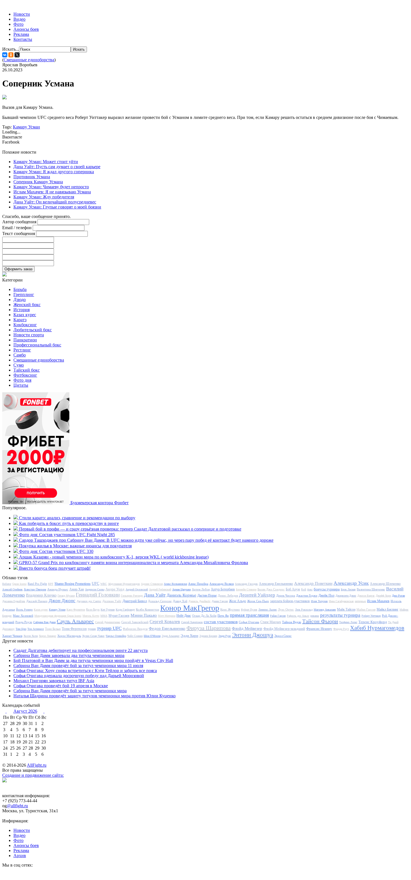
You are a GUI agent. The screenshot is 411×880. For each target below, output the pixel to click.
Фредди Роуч (341, 628)
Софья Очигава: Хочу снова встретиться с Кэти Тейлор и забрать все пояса (85, 670)
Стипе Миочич (270, 622)
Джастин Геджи (306, 595)
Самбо (19, 355)
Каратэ (20, 319)
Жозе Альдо (237, 601)
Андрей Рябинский (160, 589)
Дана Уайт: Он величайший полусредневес (54, 202)
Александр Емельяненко (276, 584)
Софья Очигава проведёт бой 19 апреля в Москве (60, 685)
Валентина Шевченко (371, 589)
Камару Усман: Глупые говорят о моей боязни (57, 207)
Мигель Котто (90, 615)
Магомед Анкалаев (325, 609)
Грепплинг (23, 294)
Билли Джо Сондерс (271, 589)
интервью (360, 601)
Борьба (20, 289)
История (21, 309)
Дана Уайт (155, 595)
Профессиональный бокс (37, 344)
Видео (19, 19)
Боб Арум (293, 589)
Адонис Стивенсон (152, 583)
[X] (17, 54)
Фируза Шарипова (208, 628)
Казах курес (24, 314)
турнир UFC (109, 628)
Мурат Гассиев (118, 616)
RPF (50, 583)
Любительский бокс (32, 329)
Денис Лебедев (228, 595)
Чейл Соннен (135, 635)
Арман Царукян (181, 589)
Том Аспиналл (35, 628)
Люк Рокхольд (304, 609)
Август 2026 (25, 711)
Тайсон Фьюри (320, 621)
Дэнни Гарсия (220, 601)
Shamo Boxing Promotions (73, 584)
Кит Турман (108, 609)
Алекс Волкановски (175, 583)
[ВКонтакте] (4, 54)
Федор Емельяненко (167, 628)
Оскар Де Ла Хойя (204, 615)
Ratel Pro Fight (37, 583)
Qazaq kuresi (19, 583)
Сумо (18, 365)
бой (303, 589)
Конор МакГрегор (189, 608)
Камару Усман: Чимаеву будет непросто (51, 186)
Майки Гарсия (365, 609)
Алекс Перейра (198, 583)
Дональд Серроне (160, 601)
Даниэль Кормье (181, 595)
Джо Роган (398, 595)
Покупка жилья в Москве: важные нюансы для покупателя (75, 545)
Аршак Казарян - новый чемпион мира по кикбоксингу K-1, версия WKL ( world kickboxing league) (114, 557)
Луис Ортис (286, 609)
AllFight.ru (36, 765)
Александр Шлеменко (385, 584)
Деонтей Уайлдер (257, 595)
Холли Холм (30, 635)
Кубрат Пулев (249, 609)
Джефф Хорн (383, 595)
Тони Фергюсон (74, 628)
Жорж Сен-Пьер (258, 601)
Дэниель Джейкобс (199, 601)
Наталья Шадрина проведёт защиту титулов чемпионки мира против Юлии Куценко (94, 695)
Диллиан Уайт (111, 601)
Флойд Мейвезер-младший (284, 628)
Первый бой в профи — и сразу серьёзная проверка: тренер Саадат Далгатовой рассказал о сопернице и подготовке (130, 529)
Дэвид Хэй (180, 601)
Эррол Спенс (283, 635)
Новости (21, 14)
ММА (103, 615)
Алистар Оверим (35, 589)
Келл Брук (93, 609)
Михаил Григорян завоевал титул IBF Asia (53, 680)
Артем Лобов (201, 589)
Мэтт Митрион (166, 615)
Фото (18, 24)
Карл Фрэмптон (76, 609)
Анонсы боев (26, 29)
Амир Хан (76, 589)
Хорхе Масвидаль (69, 635)
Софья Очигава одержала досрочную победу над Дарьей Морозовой (78, 675)
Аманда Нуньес (57, 589)
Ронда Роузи (23, 622)
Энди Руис (224, 635)
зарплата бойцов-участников (290, 601)
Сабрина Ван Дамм (44, 622)
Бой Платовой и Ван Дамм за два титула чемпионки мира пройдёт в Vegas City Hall (93, 660)
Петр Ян (223, 615)
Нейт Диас (183, 616)
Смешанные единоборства (29, 59)
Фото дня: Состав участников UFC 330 (56, 551)
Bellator (6, 583)
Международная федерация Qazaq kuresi (57, 615)
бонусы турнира (327, 589)
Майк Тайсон (346, 609)
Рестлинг (22, 350)
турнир (92, 628)
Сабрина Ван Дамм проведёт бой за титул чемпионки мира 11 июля (78, 665)
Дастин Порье (207, 595)
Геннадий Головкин (98, 595)
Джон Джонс (62, 600)
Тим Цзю (21, 628)
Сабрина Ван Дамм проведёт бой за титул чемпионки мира (70, 690)
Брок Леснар (348, 589)
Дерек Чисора (285, 595)
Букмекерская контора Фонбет (99, 502)
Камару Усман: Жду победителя (43, 196)
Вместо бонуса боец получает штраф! (55, 568)
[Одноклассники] (10, 54)
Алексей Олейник (12, 589)
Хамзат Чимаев (12, 635)
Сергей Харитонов (192, 622)
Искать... (10, 49)
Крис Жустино (230, 609)
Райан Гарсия (278, 615)
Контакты (22, 39)
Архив (19, 855)
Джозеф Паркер (37, 601)
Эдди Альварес (170, 635)
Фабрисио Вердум (135, 628)
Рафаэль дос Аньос (298, 615)
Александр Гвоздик (246, 583)
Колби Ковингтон (147, 609)
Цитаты (20, 385)
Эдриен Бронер (208, 635)
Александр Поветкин (313, 583)
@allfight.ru (17, 805)
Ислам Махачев (378, 601)
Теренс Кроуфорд (372, 622)
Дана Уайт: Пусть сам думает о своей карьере (56, 166)
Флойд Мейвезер (247, 628)
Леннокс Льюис (267, 609)
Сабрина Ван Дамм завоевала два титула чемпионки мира (68, 655)
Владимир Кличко (41, 595)
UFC (95, 583)
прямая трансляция (249, 615)
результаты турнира (340, 615)
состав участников (221, 621)
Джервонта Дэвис (346, 595)
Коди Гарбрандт (125, 609)
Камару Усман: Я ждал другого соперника (53, 171)
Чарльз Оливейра (116, 635)
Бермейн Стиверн (246, 589)
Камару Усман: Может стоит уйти (45, 161)
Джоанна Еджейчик (13, 601)
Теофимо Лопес (348, 622)
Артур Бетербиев (223, 589)
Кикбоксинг (25, 324)
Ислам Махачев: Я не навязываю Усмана (52, 191)
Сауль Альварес (75, 621)
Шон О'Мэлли (152, 635)
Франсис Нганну (319, 628)
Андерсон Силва (94, 589)
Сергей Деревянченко (107, 622)
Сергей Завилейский (134, 622)
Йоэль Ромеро (24, 609)
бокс (310, 589)
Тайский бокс (26, 370)
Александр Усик (351, 583)
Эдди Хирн (189, 635)
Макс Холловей (23, 615)
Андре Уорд (114, 589)
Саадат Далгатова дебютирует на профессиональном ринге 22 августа (80, 650)
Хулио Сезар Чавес (93, 635)
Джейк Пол (326, 595)
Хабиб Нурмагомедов (377, 628)
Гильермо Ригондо (132, 595)
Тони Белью (53, 628)
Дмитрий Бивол (134, 601)
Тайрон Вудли (291, 622)
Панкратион (25, 339)
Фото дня (22, 380)
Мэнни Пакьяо (144, 615)
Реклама (21, 34)
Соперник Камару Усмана (38, 181)
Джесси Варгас (366, 595)
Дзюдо (19, 299)
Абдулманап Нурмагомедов (124, 583)
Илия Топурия (319, 601)
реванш (314, 615)
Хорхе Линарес (47, 635)
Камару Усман (26, 127)
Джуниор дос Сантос (89, 601)
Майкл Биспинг (387, 609)
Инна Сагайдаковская (341, 601)
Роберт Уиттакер (371, 615)
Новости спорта (28, 334)
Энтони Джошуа (252, 635)
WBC (103, 583)
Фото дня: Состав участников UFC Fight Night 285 (67, 534)
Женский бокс (27, 304)
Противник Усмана (31, 176)
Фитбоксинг (25, 375)
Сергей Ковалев (165, 621)
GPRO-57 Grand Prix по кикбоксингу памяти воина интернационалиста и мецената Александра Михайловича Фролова (133, 562)
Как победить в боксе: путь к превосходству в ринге (69, 523)
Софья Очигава (249, 622)
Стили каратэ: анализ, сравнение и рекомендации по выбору (77, 517)
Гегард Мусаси (66, 595)
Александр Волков (221, 583)
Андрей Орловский (137, 589)
